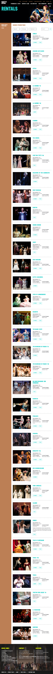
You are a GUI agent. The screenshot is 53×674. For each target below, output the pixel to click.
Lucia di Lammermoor (39, 294)
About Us (49, 3)
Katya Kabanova (38, 277)
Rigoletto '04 (37, 451)
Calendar (31, 1)
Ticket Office (23, 672)
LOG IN (20, 1)
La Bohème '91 (37, 86)
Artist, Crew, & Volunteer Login (9, 660)
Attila (34, 68)
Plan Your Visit (34, 3)
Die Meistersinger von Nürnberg (39, 382)
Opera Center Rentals (7, 659)
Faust (34, 242)
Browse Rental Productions (4, 25)
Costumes (35, 42)
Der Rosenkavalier (38, 468)
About (17, 672)
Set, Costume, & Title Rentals (8, 658)
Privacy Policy (11, 672)
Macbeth (35, 312)
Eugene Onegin (37, 225)
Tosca (34, 575)
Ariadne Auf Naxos (38, 51)
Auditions (3, 653)
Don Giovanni (37, 260)
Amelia (35, 34)
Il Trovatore (36, 610)
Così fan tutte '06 (38, 155)
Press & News (4, 655)
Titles (2, 28)
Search (47, 1)
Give (50, 6)
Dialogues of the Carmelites (41, 173)
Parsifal (35, 433)
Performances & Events (15, 3)
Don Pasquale (37, 190)
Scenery (34, 112)
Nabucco (35, 399)
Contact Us (3, 672)
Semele (35, 520)
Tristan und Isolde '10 (39, 592)
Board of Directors (6, 656)
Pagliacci (35, 416)
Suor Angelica (37, 486)
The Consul (36, 138)
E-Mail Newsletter (37, 1)
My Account (24, 1)
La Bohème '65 (37, 103)
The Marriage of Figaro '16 (41, 347)
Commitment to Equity (7, 651)
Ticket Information (42, 3)
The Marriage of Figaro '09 (41, 364)
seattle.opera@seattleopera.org (27, 656)
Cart (44, 1)
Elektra (35, 207)
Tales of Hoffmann (38, 540)
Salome (35, 503)
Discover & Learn (25, 3)
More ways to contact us (25, 658)
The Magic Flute (37, 329)
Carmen (35, 121)
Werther (35, 627)
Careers (3, 652)
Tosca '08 (36, 558)
